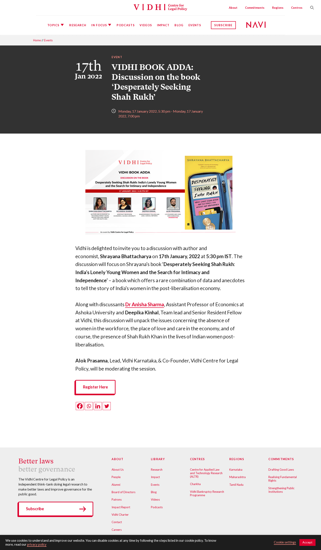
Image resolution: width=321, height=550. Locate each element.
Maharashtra (237, 477)
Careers (117, 529)
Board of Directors (123, 492)
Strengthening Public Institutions (281, 489)
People (116, 477)
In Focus (99, 25)
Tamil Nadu (236, 484)
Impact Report (121, 507)
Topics (53, 25)
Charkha (195, 484)
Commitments (254, 7)
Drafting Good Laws (281, 469)
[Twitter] (107, 406)
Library (158, 459)
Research (77, 25)
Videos (146, 25)
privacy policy (37, 544)
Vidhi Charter (120, 514)
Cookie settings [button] (285, 542)
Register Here (95, 387)
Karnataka (235, 469)
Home (37, 40)
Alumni (116, 484)
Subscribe (223, 25)
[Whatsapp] (89, 406)
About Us (118, 469)
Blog (178, 25)
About (233, 7)
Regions (277, 7)
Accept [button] (307, 542)
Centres (296, 7)
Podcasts (126, 25)
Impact (163, 25)
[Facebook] (80, 406)
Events (194, 25)
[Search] (310, 7)
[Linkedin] (98, 406)
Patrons (117, 499)
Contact (117, 522)
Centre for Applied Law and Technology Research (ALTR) (206, 473)
